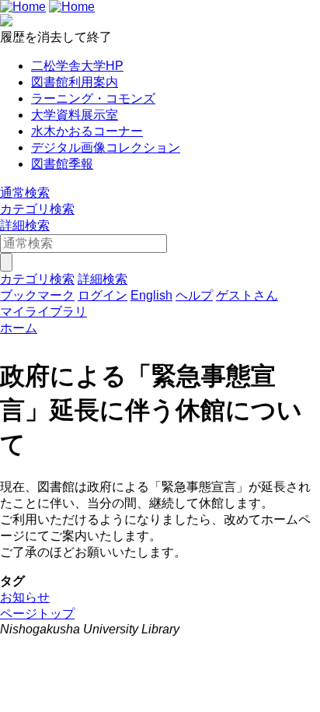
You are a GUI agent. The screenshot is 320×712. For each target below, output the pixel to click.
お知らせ (25, 597)
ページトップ (37, 613)
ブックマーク (37, 295)
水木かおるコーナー (87, 131)
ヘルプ (194, 295)
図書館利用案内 (74, 82)
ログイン (102, 295)
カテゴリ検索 (37, 209)
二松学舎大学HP (77, 65)
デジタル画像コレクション (105, 147)
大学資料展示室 (74, 114)
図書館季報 (62, 163)
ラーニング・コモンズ (93, 98)
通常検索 (25, 192)
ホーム (18, 328)
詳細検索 (25, 225)
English (151, 295)
